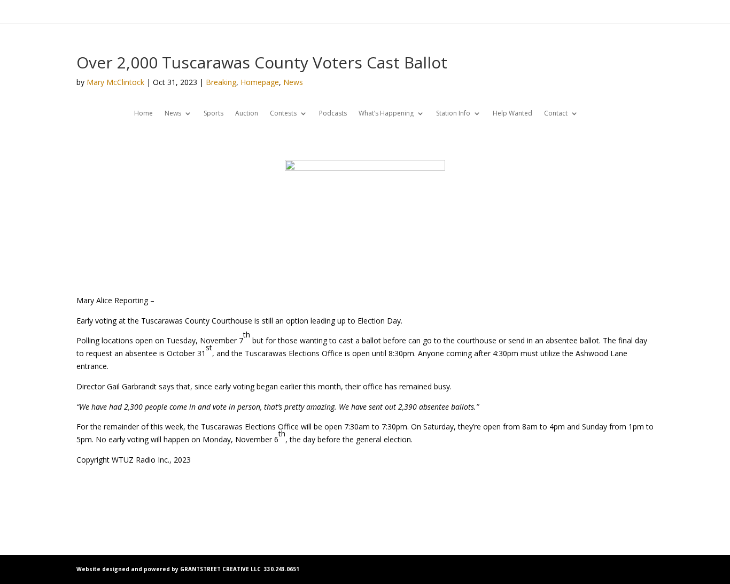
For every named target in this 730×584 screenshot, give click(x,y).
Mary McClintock (115, 82)
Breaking (221, 82)
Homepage (259, 82)
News (293, 82)
